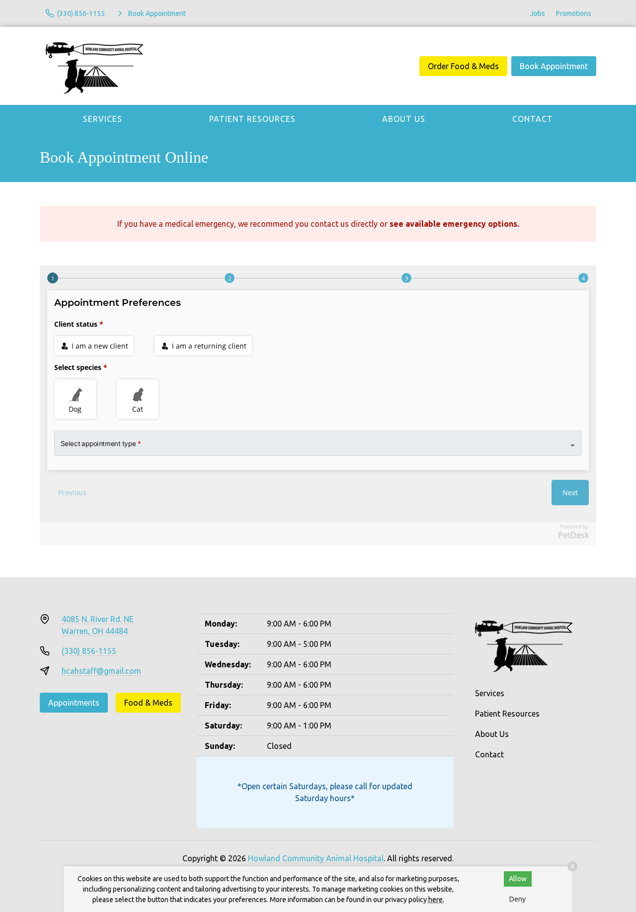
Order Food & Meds (463, 66)
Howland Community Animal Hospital (316, 858)
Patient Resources (252, 118)
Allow (518, 879)
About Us (403, 118)
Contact (532, 118)
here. (436, 900)
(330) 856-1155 (89, 650)
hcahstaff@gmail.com (101, 670)
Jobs (537, 13)
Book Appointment (554, 66)
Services (102, 118)
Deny (517, 899)
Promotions (573, 13)
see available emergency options (453, 223)
